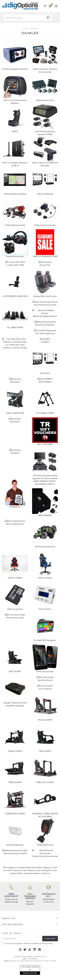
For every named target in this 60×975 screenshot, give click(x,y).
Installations (15, 506)
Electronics (15, 382)
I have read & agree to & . (29, 943)
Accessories (45, 265)
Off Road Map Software (15, 194)
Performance (45, 609)
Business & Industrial (45, 325)
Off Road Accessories (45, 546)
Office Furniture (45, 578)
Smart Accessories (45, 671)
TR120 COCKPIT (45, 720)
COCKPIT (45, 342)
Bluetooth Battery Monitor (45, 316)
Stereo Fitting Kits (45, 194)
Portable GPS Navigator (45, 640)
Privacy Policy (47, 943)
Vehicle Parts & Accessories (45, 856)
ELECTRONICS (45, 382)
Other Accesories (15, 609)
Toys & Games (45, 688)
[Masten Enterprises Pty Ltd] (21, 6)
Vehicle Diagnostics (15, 845)
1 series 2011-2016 (15, 265)
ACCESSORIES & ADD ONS (15, 296)
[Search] (48, 17)
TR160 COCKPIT (15, 751)
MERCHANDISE (45, 515)
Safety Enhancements (15, 225)
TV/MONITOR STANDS (15, 813)
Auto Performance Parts (45, 305)
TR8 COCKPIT (45, 751)
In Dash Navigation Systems (15, 69)
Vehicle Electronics (45, 845)
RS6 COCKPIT (15, 671)
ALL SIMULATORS (15, 327)
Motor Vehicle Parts (15, 524)
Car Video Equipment (45, 333)
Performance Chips (15, 617)
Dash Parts (45, 373)
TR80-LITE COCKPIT (45, 782)
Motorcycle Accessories (45, 225)
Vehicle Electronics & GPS (15, 853)
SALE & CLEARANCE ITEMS (45, 256)
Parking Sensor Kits (45, 100)
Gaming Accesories (15, 256)
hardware (15, 453)
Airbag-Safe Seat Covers (45, 296)
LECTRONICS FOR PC (45, 484)
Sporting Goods (45, 680)
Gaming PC (15, 421)
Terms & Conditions (32, 943)
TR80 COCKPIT (15, 782)
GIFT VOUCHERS (45, 444)
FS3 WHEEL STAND (45, 413)
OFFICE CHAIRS (15, 578)
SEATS (15, 131)
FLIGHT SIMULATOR (15, 413)
